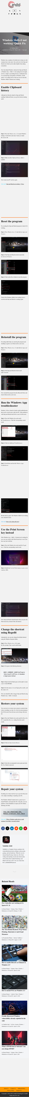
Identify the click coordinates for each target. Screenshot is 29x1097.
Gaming (12, 909)
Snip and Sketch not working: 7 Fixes (15, 184)
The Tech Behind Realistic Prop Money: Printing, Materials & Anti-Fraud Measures (14, 931)
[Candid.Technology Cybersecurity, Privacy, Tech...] (14, 4)
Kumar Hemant (6, 909)
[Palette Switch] (10, 10)
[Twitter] (12, 14)
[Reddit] (16, 828)
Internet (15, 938)
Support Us (19, 1090)
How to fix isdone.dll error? (12, 521)
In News (13, 1024)
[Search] (19, 10)
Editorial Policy (21, 1088)
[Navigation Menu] (14, 10)
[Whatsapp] (21, 828)
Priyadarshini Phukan (7, 938)
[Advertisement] (14, 24)
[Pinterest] (25, 828)
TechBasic (20, 938)
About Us (6, 1088)
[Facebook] (9, 14)
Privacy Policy (10, 1090)
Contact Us (13, 1088)
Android (13, 994)
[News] (20, 14)
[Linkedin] (17, 14)
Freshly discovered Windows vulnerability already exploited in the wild (14, 1018)
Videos (16, 909)
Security (17, 1024)
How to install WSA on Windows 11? (13, 990)
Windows (21, 909)
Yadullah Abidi (14, 48)
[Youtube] (14, 14)
